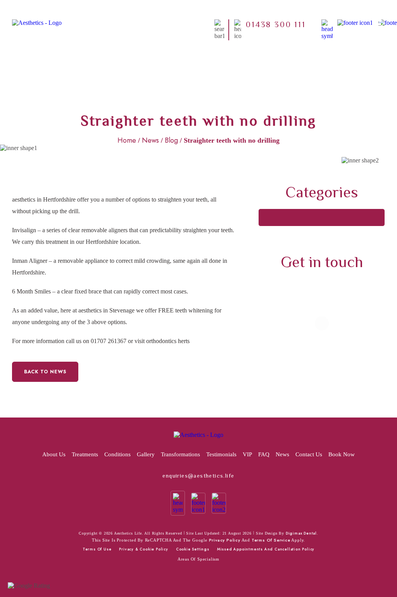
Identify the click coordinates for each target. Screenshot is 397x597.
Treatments (186, 24)
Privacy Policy (224, 540)
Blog (171, 140)
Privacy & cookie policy (143, 549)
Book (212, 24)
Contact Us (308, 454)
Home (109, 24)
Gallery (146, 454)
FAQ (263, 454)
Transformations (180, 454)
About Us (135, 24)
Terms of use (97, 549)
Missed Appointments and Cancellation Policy (265, 549)
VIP (247, 454)
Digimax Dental (301, 533)
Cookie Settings (192, 549)
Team (160, 24)
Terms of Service (271, 540)
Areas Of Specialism (198, 559)
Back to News (45, 371)
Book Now (341, 454)
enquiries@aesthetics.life (198, 475)
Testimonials (221, 454)
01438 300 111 (276, 24)
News (150, 140)
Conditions (117, 454)
